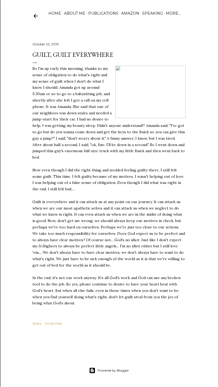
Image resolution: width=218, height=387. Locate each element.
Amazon (130, 13)
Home (54, 13)
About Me (74, 13)
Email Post (53, 323)
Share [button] (36, 323)
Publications (103, 13)
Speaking (152, 13)
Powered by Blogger (113, 370)
